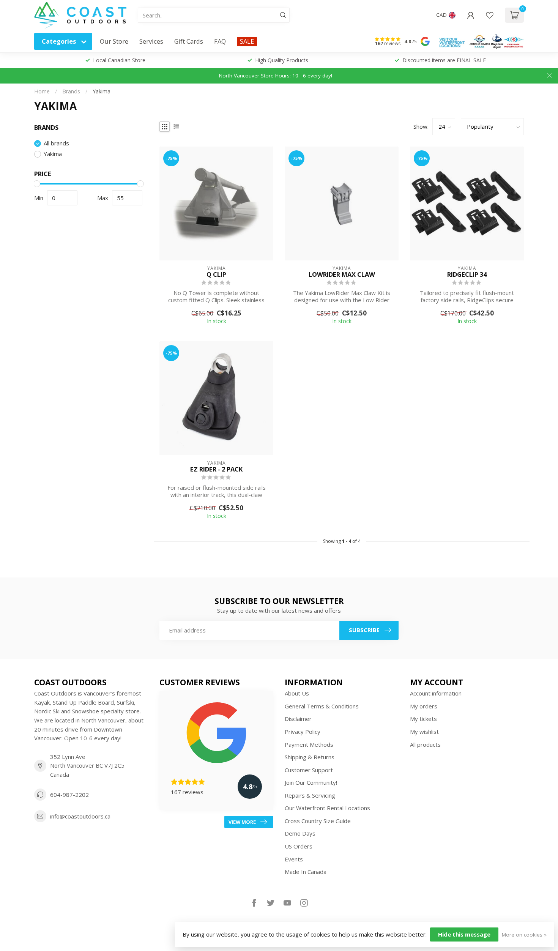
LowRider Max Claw (342, 274)
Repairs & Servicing (310, 795)
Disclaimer (298, 718)
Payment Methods (309, 744)
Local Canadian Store (119, 60)
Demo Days (300, 833)
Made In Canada (305, 871)
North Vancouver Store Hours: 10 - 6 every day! (275, 75)
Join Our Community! (311, 782)
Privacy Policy (302, 731)
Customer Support (309, 770)
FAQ (220, 41)
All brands (56, 143)
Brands (71, 91)
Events (294, 859)
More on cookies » (524, 934)
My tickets (423, 718)
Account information (436, 693)
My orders (423, 706)
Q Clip (216, 274)
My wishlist (424, 731)
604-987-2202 (69, 794)
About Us (297, 693)
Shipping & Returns (309, 757)
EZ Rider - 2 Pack (216, 469)
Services (151, 41)
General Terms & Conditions (322, 706)
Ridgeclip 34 (467, 274)
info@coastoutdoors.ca (80, 816)
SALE (247, 41)
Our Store (114, 41)
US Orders (298, 846)
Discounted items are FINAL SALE (444, 60)
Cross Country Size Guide (318, 821)
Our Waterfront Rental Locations (327, 808)
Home (42, 91)
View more (242, 822)
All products (425, 744)
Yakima (101, 91)
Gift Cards (188, 41)
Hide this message (464, 934)
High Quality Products (281, 60)
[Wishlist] (489, 15)
